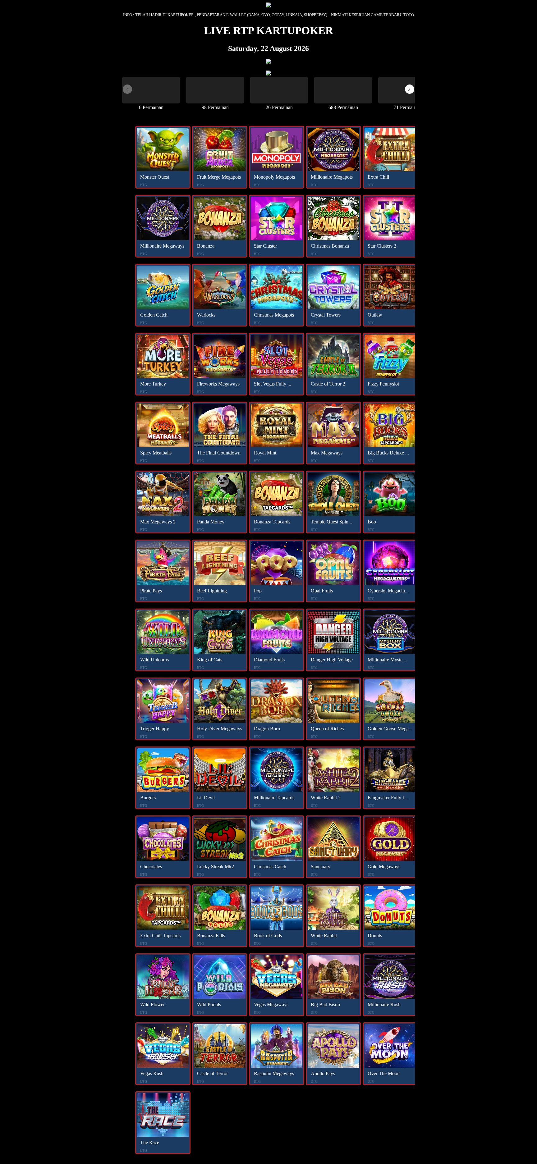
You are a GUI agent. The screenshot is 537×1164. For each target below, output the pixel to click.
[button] (409, 89)
